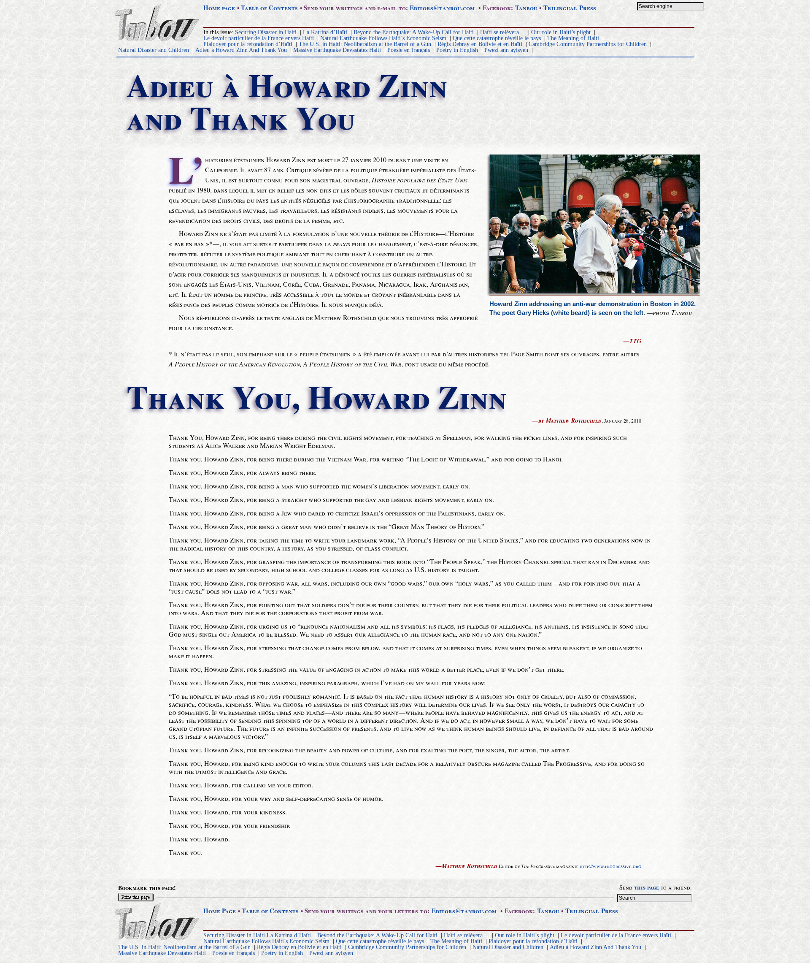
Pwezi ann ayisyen (506, 50)
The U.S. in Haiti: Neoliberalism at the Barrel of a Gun (365, 44)
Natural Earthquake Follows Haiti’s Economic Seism (383, 38)
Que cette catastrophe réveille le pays (497, 38)
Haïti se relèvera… (502, 32)
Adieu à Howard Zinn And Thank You (241, 50)
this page (646, 887)
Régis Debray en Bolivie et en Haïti (479, 44)
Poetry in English (457, 50)
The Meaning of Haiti (573, 38)
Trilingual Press (569, 7)
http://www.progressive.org (610, 866)
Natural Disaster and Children (153, 50)
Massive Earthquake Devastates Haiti (337, 50)
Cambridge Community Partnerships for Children (588, 44)
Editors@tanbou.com (442, 7)
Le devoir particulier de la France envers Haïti (258, 38)
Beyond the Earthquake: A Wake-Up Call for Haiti (414, 32)
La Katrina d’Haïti (325, 32)
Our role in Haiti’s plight (561, 32)
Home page (219, 7)
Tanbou (526, 7)
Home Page (219, 910)
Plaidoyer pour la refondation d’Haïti (247, 44)
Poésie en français (408, 50)
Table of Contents (269, 7)
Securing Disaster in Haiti (266, 32)
